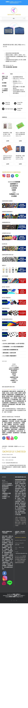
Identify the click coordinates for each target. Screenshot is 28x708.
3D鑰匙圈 (22, 424)
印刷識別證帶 (20, 391)
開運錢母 (4, 431)
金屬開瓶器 (7, 429)
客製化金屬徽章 (12, 419)
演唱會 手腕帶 (9, 396)
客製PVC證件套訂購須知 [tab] (5, 78)
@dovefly (14, 457)
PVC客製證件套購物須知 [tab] (5, 90)
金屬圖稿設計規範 (14, 377)
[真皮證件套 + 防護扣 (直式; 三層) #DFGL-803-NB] (20, 149)
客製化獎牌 (4, 419)
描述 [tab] (3, 73)
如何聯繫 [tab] (4, 82)
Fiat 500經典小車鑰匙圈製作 (9, 355)
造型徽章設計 (16, 432)
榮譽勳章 (9, 424)
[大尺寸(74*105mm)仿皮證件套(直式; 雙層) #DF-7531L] (7, 149)
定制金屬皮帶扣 (17, 422)
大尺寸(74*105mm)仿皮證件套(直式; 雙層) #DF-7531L (7, 157)
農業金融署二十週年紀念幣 (9, 352)
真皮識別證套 (9, 67)
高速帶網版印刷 (19, 488)
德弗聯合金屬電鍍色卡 (14, 369)
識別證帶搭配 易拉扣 (19, 396)
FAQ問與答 (14, 378)
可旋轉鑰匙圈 (13, 426)
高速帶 (20, 393)
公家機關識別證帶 (19, 394)
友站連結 (14, 196)
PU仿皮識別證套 (14, 399)
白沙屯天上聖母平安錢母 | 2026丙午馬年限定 (13, 343)
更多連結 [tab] (4, 86)
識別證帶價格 (14, 370)
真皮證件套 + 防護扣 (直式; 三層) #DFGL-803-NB (20, 157)
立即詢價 (14, 188)
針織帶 (16, 393)
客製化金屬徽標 (8, 422)
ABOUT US (14, 365)
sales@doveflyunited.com (14, 2)
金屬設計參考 (5, 426)
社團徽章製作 (21, 429)
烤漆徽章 (8, 564)
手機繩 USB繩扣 (22, 397)
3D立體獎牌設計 (11, 431)
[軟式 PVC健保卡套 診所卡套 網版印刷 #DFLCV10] (20, 126)
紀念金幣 (17, 421)
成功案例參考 (14, 186)
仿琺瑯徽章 (9, 432)
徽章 (5, 424)
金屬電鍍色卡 (14, 184)
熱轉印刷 (21, 491)
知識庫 (14, 190)
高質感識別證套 (20, 401)
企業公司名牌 (19, 431)
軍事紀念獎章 (14, 429)
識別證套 (15, 67)
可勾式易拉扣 (21, 402)
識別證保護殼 (8, 401)
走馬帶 (11, 393)
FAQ (14, 192)
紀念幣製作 (20, 419)
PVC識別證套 (6, 399)
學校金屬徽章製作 (14, 427)
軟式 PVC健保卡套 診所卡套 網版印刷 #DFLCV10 (20, 134)
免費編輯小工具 (14, 194)
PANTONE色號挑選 (14, 182)
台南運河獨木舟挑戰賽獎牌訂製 (10, 349)
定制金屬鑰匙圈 (6, 539)
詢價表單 (14, 374)
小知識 (14, 375)
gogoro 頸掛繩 (13, 397)
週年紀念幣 (16, 424)
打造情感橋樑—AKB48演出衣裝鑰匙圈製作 (13, 346)
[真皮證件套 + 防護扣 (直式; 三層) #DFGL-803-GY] (7, 126)
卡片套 (14, 401)
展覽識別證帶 (10, 394)
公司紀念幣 (11, 421)
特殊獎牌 (6, 427)
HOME (14, 364)
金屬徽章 (6, 546)
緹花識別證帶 (11, 404)
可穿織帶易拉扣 (13, 402)
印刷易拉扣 (4, 404)
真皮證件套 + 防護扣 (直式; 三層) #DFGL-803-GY (7, 134)
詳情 (8, 140)
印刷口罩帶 (18, 404)
